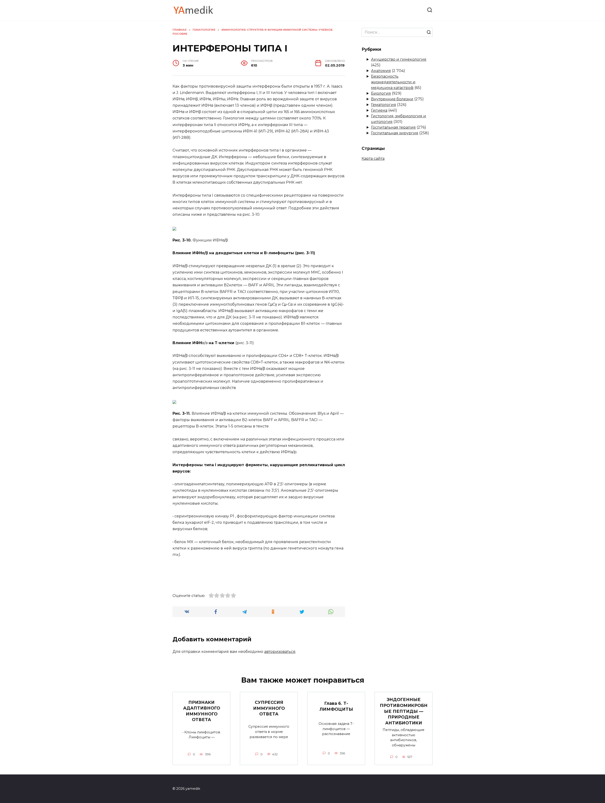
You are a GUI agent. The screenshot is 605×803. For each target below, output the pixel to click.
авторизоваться (279, 651)
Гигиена (379, 110)
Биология (381, 93)
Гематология (383, 104)
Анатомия (381, 70)
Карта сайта (373, 158)
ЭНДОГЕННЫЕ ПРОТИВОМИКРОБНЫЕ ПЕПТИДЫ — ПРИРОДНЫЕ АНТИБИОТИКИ (404, 711)
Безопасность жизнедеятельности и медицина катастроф (393, 82)
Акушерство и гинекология (398, 59)
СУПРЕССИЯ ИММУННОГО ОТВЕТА (269, 708)
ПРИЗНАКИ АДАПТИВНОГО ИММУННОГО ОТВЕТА (201, 711)
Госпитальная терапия (393, 127)
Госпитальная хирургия (394, 133)
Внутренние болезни (392, 99)
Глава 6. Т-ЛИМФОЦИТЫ (336, 706)
